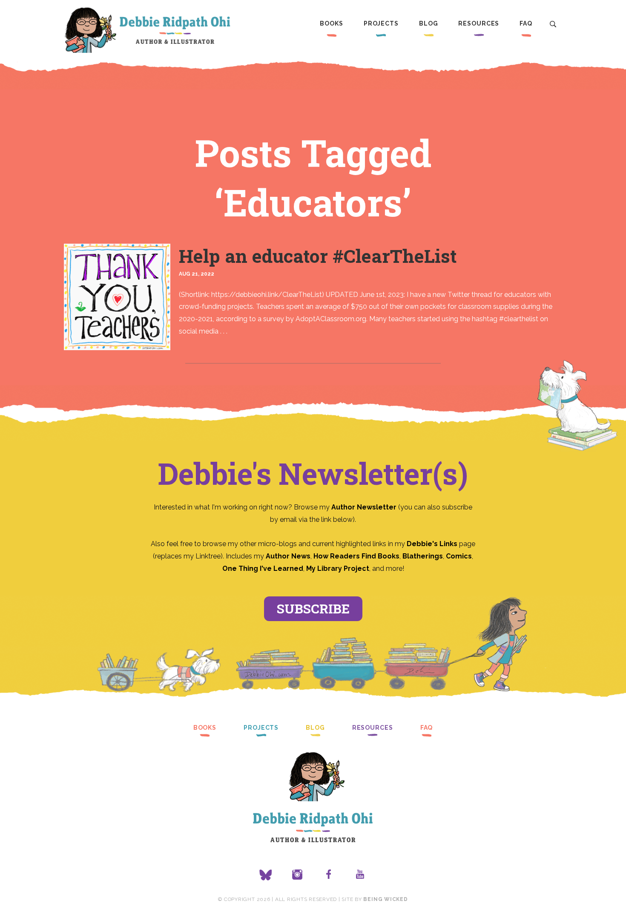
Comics (459, 556)
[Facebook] (328, 875)
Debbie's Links (432, 544)
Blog (428, 23)
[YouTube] (360, 875)
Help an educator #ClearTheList (318, 256)
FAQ (526, 23)
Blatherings (422, 556)
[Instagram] (297, 875)
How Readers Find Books (356, 556)
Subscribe (313, 608)
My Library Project (337, 568)
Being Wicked (385, 899)
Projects (381, 23)
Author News (288, 556)
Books (331, 23)
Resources (478, 23)
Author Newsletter (364, 507)
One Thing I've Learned (262, 568)
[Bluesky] (265, 875)
